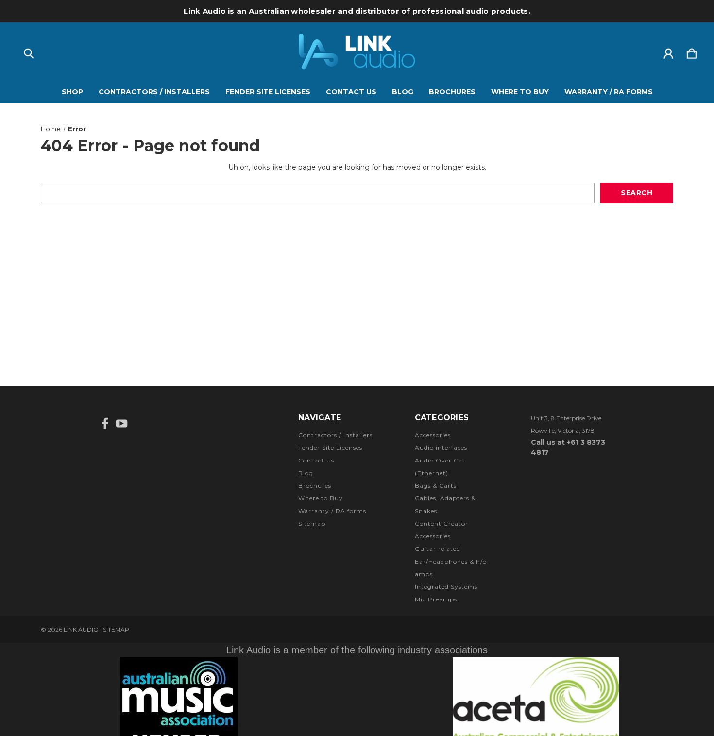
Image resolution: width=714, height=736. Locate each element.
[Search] (28, 51)
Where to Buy (520, 91)
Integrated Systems (446, 586)
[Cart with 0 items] (691, 51)
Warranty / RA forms (608, 91)
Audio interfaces (441, 447)
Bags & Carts (436, 485)
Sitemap (311, 523)
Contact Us (351, 91)
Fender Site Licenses (267, 91)
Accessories (433, 435)
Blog (402, 91)
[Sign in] (668, 51)
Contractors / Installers (154, 91)
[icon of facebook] (105, 423)
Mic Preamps (436, 599)
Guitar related (437, 548)
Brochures (452, 91)
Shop (72, 91)
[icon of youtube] (122, 423)
